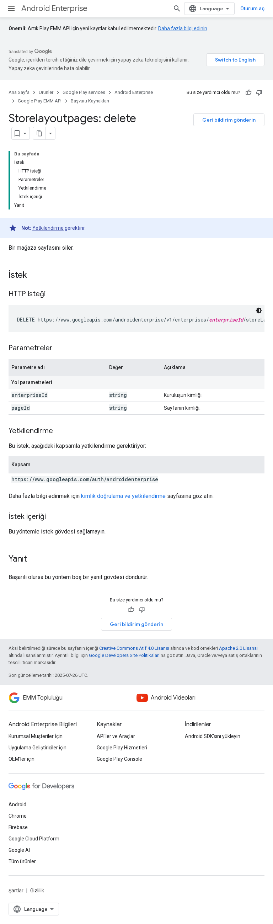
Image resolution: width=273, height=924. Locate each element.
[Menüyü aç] (11, 8)
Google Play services (84, 92)
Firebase (18, 827)
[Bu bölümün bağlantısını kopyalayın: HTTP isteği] (53, 294)
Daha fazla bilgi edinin (182, 28)
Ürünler (46, 92)
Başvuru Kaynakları (90, 100)
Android (17, 804)
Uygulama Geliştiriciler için (37, 747)
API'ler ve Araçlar (116, 736)
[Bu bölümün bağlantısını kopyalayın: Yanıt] (34, 559)
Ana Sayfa (19, 92)
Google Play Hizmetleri (122, 747)
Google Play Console (119, 759)
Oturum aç (252, 8)
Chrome (18, 816)
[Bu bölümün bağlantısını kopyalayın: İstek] (34, 275)
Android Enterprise (54, 8)
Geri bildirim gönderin (229, 120)
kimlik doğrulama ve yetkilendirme (123, 496)
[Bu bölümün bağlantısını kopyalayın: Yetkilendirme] (60, 431)
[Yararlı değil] (259, 92)
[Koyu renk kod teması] (258, 310)
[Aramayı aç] (177, 8)
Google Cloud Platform (34, 838)
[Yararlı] (248, 92)
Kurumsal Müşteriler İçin (36, 736)
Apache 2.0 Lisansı (238, 648)
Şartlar (16, 890)
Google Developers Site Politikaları (124, 655)
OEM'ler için (21, 759)
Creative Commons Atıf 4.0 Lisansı (134, 648)
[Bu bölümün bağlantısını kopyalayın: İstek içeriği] (53, 517)
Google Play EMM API (39, 100)
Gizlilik (37, 890)
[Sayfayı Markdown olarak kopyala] (39, 133)
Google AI (19, 850)
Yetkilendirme (48, 228)
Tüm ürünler (22, 861)
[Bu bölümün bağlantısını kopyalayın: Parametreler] (60, 348)
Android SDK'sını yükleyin (212, 736)
